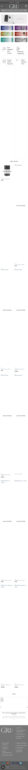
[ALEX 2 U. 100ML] (21, 424)
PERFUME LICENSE (7, 755)
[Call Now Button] (3, 767)
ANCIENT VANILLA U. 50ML (19, 685)
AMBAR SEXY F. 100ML (6, 580)
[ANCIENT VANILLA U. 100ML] (7, 634)
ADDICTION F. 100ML (20, 264)
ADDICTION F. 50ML (5, 369)
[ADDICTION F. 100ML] (21, 213)
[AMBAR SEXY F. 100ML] (7, 529)
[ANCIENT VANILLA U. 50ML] (21, 634)
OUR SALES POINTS (21, 745)
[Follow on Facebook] (15, 2)
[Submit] (26, 10)
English (10, 2)
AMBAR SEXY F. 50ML (20, 580)
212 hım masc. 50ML (5, 179)
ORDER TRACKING (21, 743)
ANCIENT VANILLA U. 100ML (6, 685)
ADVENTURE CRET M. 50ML (6, 475)
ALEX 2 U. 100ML (18, 473)
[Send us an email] (18, 2)
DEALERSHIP (19, 747)
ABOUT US (19, 728)
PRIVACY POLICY (20, 734)
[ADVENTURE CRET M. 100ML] (21, 318)
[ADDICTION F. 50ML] (7, 318)
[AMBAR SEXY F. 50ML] (21, 529)
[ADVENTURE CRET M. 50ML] (7, 424)
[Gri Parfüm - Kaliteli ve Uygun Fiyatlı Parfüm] (14, 6)
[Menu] (2, 6)
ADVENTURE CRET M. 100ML (20, 370)
